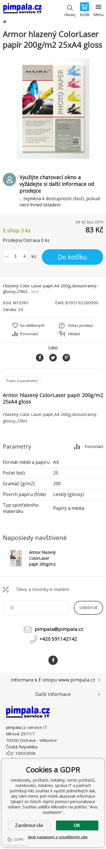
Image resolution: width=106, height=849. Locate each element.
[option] (53, 109)
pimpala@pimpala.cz (59, 629)
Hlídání (74, 333)
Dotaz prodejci (80, 325)
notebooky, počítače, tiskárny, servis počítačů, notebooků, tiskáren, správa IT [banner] (22, 10)
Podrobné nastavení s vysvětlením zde (53, 837)
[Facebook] (53, 660)
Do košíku (72, 256)
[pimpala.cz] (4, 21)
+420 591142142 (58, 639)
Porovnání (29, 333)
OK (77, 825)
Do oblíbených (32, 325)
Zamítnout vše (29, 825)
